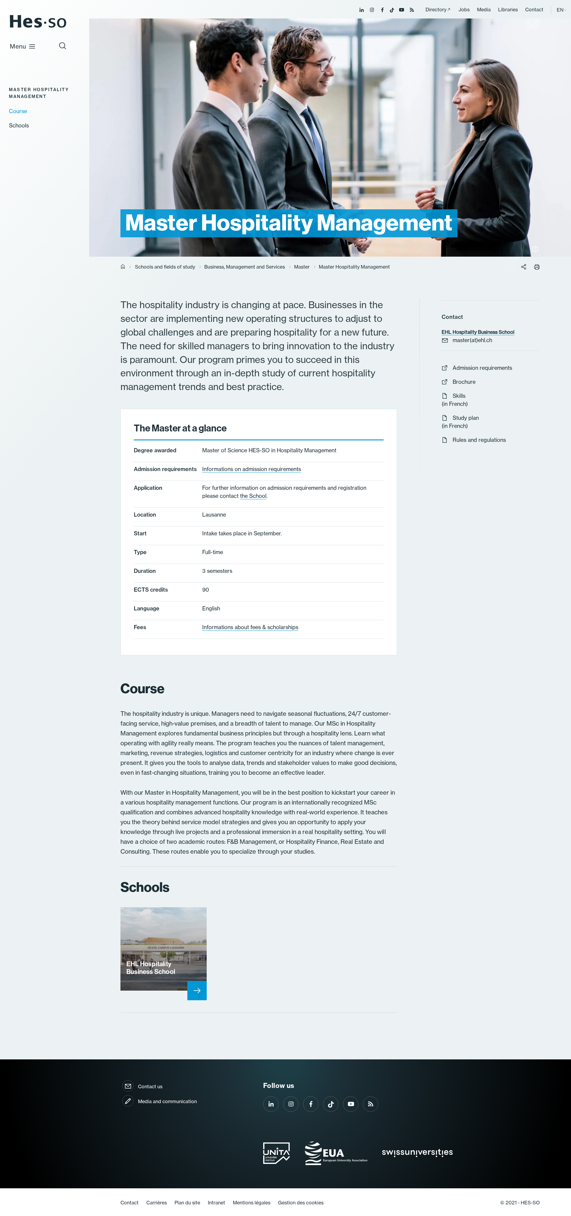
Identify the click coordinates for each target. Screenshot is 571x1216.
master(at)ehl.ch (472, 340)
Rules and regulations (479, 439)
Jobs (464, 10)
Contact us (150, 1086)
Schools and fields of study (165, 267)
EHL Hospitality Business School (478, 332)
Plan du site (187, 1203)
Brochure (464, 381)
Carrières (156, 1203)
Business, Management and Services (244, 267)
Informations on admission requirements (251, 469)
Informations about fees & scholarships (250, 627)
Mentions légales (251, 1203)
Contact (534, 10)
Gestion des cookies (301, 1203)
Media (484, 10)
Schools (19, 125)
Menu (18, 46)
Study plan (466, 417)
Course (18, 111)
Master (302, 267)
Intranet (216, 1203)
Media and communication (167, 1101)
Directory (436, 10)
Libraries (508, 10)
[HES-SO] (38, 27)
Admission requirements (482, 367)
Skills (459, 395)
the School (253, 495)
